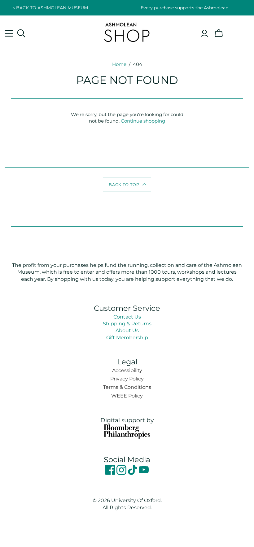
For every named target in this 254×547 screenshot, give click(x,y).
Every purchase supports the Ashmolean (184, 8)
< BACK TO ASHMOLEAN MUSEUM (50, 8)
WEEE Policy (127, 396)
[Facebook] (110, 473)
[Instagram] (122, 473)
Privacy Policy (127, 379)
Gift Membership (127, 338)
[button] (127, 184)
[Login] (204, 33)
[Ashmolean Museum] (127, 32)
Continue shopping (143, 121)
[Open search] (21, 33)
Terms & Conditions (127, 387)
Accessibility (127, 370)
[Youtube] (144, 473)
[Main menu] (9, 33)
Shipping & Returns (127, 324)
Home (119, 64)
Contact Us (127, 317)
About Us (127, 330)
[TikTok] (133, 473)
